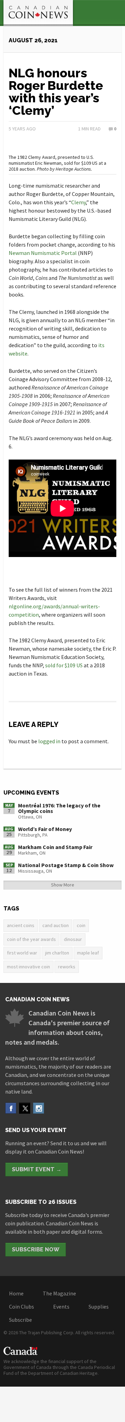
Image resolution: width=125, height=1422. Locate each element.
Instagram (38, 1108)
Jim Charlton (57, 953)
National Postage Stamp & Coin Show (66, 865)
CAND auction (55, 925)
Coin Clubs (21, 1306)
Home (16, 1293)
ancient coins (20, 925)
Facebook (10, 1108)
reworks (66, 966)
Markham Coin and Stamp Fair (55, 846)
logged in (49, 741)
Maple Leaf (88, 953)
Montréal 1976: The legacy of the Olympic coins (59, 808)
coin (81, 925)
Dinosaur (73, 939)
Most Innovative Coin (28, 966)
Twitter (24, 1108)
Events (61, 1306)
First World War (22, 953)
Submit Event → (36, 1169)
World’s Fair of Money (45, 828)
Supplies (99, 1306)
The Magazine (59, 1293)
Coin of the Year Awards (31, 939)
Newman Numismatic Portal (43, 252)
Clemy (78, 202)
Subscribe (20, 1319)
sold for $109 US (64, 665)
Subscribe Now (35, 1249)
